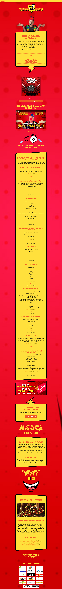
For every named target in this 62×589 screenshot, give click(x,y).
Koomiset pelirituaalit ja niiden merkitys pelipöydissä (29, 544)
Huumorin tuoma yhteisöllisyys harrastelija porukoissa (29, 542)
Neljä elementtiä (31, 264)
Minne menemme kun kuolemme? (31, 317)
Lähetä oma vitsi (31, 416)
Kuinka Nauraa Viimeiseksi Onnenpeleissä (29, 543)
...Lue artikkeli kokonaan (38, 532)
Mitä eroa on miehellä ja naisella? (31, 167)
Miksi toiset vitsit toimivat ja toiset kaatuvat (29, 540)
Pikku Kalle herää (31, 247)
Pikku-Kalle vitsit (26, 101)
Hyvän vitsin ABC (29, 539)
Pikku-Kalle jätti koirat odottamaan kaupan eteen (31, 228)
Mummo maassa (31, 336)
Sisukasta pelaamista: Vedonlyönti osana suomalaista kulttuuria (29, 541)
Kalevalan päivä (31, 198)
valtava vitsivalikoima (24, 447)
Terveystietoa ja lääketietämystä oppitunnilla (31, 351)
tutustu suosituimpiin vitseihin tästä (31, 451)
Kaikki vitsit (37, 101)
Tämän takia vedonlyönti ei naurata (29, 545)
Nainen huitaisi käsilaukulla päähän (31, 181)
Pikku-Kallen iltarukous (31, 288)
